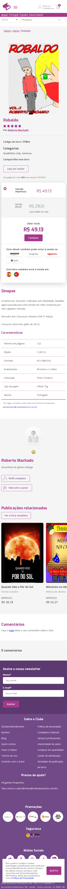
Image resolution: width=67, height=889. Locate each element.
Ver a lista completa (16, 515)
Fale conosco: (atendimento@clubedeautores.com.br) (29, 788)
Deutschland (36, 14)
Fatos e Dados (9, 749)
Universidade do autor (49, 744)
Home (7, 30)
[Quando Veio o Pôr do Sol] (22, 553)
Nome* (7, 675)
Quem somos (8, 744)
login (11, 630)
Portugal (13, 14)
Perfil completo (17, 478)
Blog (3, 738)
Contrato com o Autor (13, 761)
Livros (16, 30)
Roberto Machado (18, 130)
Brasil (4, 14)
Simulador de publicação (50, 764)
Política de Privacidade (23, 878)
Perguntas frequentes (12, 782)
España (24, 14)
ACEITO (54, 870)
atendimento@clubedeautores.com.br (20, 407)
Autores (5, 732)
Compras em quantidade (51, 749)
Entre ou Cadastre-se (48, 7)
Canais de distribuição (49, 755)
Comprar (33, 237)
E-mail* (7, 687)
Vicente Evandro (9, 591)
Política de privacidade (49, 726)
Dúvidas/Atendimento (12, 726)
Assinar (11, 704)
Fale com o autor (18, 487)
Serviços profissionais (49, 738)
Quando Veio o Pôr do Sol (17, 587)
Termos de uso (9, 755)
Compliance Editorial (48, 732)
